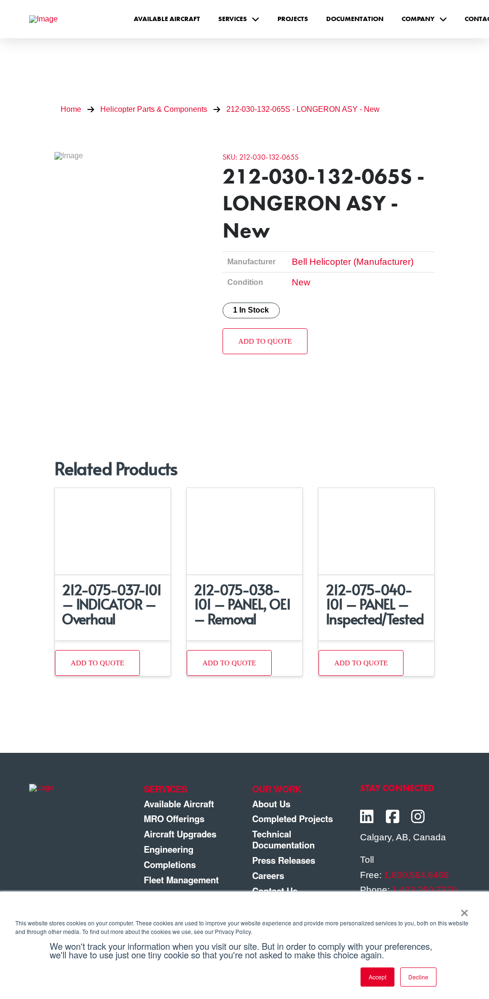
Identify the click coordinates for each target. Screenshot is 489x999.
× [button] (464, 909)
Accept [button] (377, 977)
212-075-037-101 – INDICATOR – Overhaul (111, 604)
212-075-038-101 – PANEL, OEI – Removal (242, 604)
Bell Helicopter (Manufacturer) (353, 262)
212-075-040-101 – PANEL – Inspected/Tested (375, 604)
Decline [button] (418, 977)
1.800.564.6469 (416, 875)
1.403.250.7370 (424, 890)
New (301, 282)
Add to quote (265, 341)
